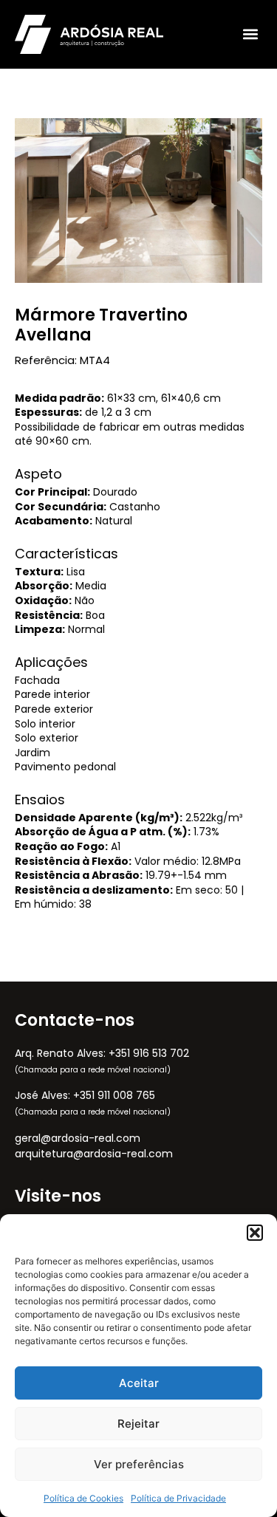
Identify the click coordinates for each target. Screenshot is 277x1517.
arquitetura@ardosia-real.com (94, 1153)
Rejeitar (138, 1424)
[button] (254, 1232)
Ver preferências (139, 1464)
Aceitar (139, 1383)
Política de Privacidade (178, 1498)
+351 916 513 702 (149, 1053)
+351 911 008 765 (114, 1095)
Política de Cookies (83, 1498)
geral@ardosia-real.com (77, 1138)
